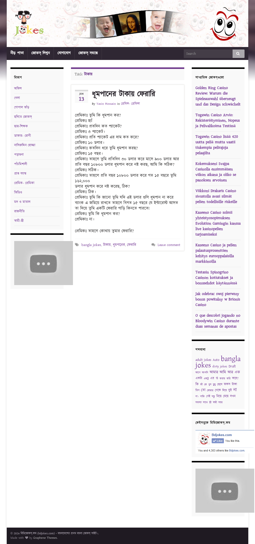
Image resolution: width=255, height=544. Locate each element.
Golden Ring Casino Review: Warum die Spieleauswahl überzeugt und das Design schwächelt (218, 96)
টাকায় (107, 244)
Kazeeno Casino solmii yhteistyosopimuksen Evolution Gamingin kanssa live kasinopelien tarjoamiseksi (218, 223)
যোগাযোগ (64, 53)
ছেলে (219, 384)
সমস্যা (198, 402)
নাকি (202, 396)
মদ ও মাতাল (22, 201)
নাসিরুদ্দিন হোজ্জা (24, 145)
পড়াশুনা (19, 154)
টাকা (234, 384)
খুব (209, 385)
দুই (230, 390)
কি (197, 384)
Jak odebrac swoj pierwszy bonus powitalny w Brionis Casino (217, 299)
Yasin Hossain (106, 103)
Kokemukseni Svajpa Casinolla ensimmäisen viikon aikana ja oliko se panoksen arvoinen (215, 172)
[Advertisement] (129, 264)
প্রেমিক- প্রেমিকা (130, 103)
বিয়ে (219, 396)
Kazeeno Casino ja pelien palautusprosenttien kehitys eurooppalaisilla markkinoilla (216, 253)
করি (229, 379)
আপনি (205, 373)
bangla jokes (91, 244)
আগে (197, 373)
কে (205, 385)
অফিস (18, 88)
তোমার (210, 391)
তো (203, 390)
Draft (232, 366)
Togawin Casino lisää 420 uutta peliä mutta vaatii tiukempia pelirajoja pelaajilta (216, 145)
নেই (208, 396)
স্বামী (215, 402)
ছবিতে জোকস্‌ (23, 116)
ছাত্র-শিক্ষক (21, 126)
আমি (223, 372)
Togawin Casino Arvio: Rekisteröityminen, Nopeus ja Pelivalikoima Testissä (217, 120)
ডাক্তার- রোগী (22, 135)
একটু (206, 379)
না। (197, 396)
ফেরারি (131, 244)
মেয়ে (226, 396)
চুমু (214, 385)
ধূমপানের (119, 244)
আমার (214, 372)
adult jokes (203, 359)
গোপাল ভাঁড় (21, 107)
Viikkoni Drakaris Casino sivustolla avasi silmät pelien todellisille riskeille (216, 196)
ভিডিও (18, 192)
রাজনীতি (19, 211)
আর (230, 372)
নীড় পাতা (17, 53)
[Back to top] (244, 533)
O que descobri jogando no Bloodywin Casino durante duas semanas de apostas (217, 321)
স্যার (220, 402)
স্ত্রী (210, 402)
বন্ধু (213, 396)
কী (201, 385)
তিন (197, 390)
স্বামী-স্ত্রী (19, 220)
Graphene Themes (45, 538)
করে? (235, 378)
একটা (198, 378)
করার (222, 379)
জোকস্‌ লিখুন (40, 53)
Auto (216, 359)
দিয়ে (224, 390)
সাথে (205, 402)
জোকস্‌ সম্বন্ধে (88, 53)
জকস (227, 384)
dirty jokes (219, 366)
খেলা (17, 98)
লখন (233, 396)
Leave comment (169, 245)
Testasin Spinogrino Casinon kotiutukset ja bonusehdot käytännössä (216, 277)
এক (237, 372)
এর (212, 378)
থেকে (218, 390)
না (235, 390)
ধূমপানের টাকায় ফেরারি (123, 94)
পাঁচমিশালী (20, 164)
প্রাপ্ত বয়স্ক (20, 173)
